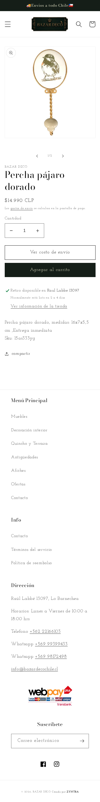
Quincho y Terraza (29, 443)
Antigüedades (24, 457)
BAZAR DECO (42, 792)
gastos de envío (22, 208)
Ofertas (18, 484)
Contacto (19, 498)
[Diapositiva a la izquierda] (37, 156)
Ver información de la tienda (39, 306)
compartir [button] (21, 353)
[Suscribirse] (82, 741)
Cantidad (13, 218)
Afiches (18, 470)
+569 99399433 (51, 644)
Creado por (65, 792)
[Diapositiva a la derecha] (63, 156)
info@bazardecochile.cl (34, 669)
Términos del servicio (31, 549)
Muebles (19, 416)
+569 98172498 (51, 656)
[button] (7, 24)
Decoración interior (29, 430)
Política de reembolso (31, 563)
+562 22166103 (45, 631)
